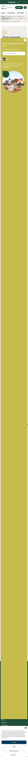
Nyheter (3, 13)
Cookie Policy (13, 754)
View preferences (14, 751)
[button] (25, 728)
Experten (4, 31)
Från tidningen (11, 13)
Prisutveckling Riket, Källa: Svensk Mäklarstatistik (10, 21)
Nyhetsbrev (19, 7)
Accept (14, 742)
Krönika (4, 32)
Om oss (3, 720)
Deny (14, 746)
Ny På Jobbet (20, 13)
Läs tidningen (4, 725)
